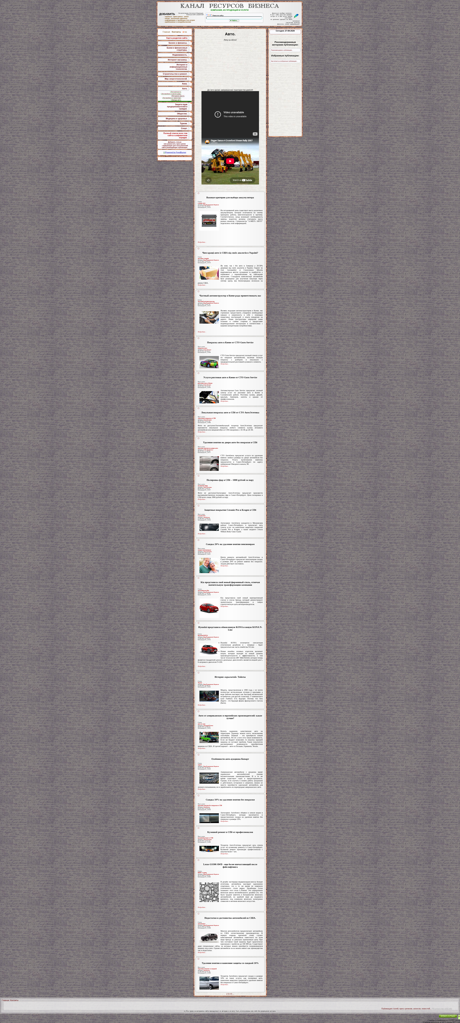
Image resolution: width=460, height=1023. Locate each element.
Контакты (14, 1000)
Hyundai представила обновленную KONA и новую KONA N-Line (230, 628)
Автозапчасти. (176, 92)
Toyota (200, 683)
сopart (200, 765)
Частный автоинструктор (206, 301)
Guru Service (207, 384)
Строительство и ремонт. (175, 74)
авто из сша (201, 724)
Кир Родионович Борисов (211, 204)
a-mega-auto (201, 203)
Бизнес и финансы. (178, 43)
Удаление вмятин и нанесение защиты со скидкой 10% (230, 963)
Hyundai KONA (203, 635)
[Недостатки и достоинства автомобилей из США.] (209, 937)
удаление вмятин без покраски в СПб (210, 805)
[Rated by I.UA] (432, 1018)
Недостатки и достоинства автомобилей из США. (230, 918)
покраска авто (202, 348)
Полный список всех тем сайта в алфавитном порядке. (175, 135)
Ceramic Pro (201, 516)
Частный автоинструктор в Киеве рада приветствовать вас (230, 295)
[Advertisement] (230, 233)
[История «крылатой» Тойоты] (209, 696)
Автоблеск (206, 517)
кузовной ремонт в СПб (205, 838)
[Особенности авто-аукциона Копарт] (209, 778)
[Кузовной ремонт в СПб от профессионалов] (209, 849)
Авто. (184, 89)
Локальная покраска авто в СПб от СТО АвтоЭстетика (230, 412)
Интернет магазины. (177, 60)
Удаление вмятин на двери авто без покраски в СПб (230, 442)
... (233, 994)
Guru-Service (207, 349)
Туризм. (183, 123)
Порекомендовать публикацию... (282, 50)
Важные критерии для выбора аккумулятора (230, 197)
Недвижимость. (179, 55)
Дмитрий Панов (208, 725)
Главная (5, 1000)
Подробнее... (202, 242)
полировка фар (203, 486)
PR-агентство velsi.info (442, 1009)
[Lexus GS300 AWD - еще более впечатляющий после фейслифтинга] (209, 892)
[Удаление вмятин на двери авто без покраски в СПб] (209, 463)
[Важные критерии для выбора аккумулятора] (209, 220)
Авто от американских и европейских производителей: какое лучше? (230, 717)
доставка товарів (203, 258)
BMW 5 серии (202, 872)
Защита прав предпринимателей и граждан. (177, 106)
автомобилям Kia (203, 590)
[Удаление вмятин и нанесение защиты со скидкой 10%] (209, 983)
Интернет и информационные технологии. (178, 67)
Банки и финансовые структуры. (177, 49)
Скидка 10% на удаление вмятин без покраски (230, 799)
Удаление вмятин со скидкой (207, 969)
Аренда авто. (176, 100)
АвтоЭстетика (207, 420)
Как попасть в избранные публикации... (284, 61)
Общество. (182, 114)
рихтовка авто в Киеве (205, 383)
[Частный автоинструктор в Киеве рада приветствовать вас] (209, 317)
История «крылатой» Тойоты (230, 677)
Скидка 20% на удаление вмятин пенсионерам (230, 544)
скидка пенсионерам (204, 550)
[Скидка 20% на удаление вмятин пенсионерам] (209, 565)
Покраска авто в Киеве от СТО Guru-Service (230, 342)
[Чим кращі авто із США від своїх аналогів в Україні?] (209, 273)
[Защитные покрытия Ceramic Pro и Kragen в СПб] (209, 527)
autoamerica (201, 924)
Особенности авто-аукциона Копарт (230, 759)
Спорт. (184, 128)
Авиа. (184, 84)
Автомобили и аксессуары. (171, 94)
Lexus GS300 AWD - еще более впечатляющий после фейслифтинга (230, 865)
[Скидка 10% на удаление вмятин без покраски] (209, 818)
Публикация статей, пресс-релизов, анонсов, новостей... (406, 1009)
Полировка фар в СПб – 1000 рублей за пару (230, 480)
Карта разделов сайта (176, 38)
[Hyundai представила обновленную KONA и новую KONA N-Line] (209, 650)
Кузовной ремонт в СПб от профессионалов (230, 832)
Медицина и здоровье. (176, 119)
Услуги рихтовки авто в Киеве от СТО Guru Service (230, 377)
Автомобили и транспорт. (172, 98)
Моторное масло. (178, 96)
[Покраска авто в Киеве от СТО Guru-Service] (209, 362)
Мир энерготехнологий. (176, 79)
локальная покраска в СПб (207, 418)
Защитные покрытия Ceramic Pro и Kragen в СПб (230, 510)
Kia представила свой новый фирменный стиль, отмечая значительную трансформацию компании (230, 583)
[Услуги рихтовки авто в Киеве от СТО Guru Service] (209, 397)
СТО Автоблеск (208, 450)
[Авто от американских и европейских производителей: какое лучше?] (209, 737)
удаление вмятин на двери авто (208, 448)
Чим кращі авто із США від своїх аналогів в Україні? (230, 253)
